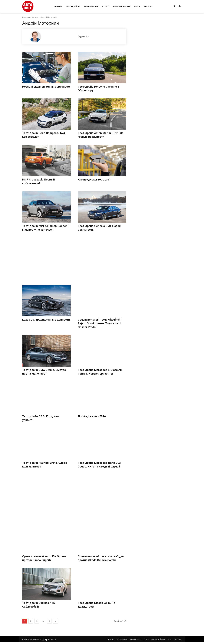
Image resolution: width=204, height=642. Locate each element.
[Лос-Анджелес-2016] (102, 397)
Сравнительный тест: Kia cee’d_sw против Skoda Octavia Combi (101, 558)
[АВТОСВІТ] (27, 6)
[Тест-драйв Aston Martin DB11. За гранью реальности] (102, 114)
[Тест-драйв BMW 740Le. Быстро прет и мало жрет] (46, 351)
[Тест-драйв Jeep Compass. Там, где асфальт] (46, 114)
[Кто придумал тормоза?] (102, 160)
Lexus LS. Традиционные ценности (46, 319)
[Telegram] (180, 6)
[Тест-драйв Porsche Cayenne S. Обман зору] (102, 67)
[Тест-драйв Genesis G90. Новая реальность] (102, 207)
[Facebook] (174, 6)
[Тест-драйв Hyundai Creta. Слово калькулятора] (46, 444)
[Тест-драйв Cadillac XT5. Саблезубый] (46, 584)
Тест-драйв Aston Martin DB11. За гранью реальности (100, 134)
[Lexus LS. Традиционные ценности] (46, 300)
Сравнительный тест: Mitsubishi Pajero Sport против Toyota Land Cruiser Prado (99, 323)
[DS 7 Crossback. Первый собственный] (46, 160)
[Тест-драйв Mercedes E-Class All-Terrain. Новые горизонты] (102, 351)
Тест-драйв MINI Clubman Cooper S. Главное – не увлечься (46, 227)
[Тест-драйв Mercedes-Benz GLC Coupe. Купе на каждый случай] (102, 444)
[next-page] (55, 621)
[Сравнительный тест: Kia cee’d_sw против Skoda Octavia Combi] (102, 537)
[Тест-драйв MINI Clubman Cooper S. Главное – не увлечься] (46, 207)
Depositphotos (50, 639)
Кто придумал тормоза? (94, 179)
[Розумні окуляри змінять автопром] (46, 67)
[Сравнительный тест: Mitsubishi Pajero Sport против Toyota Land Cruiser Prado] (102, 300)
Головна (26, 17)
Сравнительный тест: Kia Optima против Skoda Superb (44, 558)
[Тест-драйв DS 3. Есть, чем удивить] (46, 397)
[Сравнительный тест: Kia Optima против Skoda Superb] (46, 537)
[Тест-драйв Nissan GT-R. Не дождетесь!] (102, 584)
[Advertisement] (74, 259)
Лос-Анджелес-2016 (92, 416)
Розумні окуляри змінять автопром (46, 86)
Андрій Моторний (48, 17)
